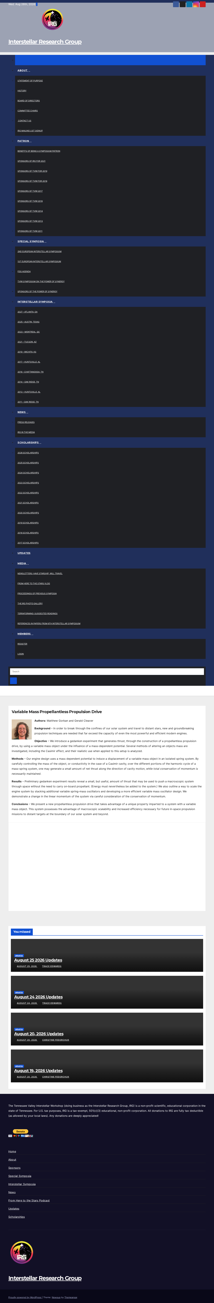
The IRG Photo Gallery (30, 603)
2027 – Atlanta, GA (27, 312)
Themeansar (70, 1297)
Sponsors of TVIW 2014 (30, 211)
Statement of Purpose (30, 80)
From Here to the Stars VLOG (34, 583)
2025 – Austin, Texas (28, 322)
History (22, 90)
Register (22, 644)
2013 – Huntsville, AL (29, 392)
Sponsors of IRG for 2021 (31, 161)
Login (21, 654)
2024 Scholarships (28, 472)
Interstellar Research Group (44, 41)
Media (22, 563)
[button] (9, 664)
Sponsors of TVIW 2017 (30, 191)
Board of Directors (29, 100)
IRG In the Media (26, 432)
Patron (24, 140)
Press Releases (26, 422)
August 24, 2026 (27, 1003)
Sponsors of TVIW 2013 (30, 221)
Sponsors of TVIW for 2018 (32, 181)
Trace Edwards (52, 966)
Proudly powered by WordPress (25, 1297)
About (23, 70)
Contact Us (24, 120)
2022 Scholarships (28, 492)
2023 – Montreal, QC (29, 332)
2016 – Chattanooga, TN (30, 372)
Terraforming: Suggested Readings (38, 613)
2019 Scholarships (28, 523)
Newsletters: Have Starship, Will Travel (40, 573)
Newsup (56, 1297)
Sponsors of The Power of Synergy (37, 291)
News (22, 412)
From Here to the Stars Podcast (29, 1200)
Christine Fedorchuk (55, 1040)
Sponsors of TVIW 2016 (30, 201)
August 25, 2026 (27, 966)
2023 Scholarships (28, 482)
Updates (24, 553)
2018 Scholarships (28, 533)
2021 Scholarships (28, 502)
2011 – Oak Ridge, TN (28, 402)
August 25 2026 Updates (38, 960)
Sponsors (14, 1167)
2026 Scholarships (28, 452)
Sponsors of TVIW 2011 (30, 231)
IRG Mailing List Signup (30, 130)
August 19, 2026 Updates (38, 1070)
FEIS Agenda (24, 271)
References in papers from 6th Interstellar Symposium (49, 623)
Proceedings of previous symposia (37, 593)
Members (24, 633)
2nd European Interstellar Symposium (40, 251)
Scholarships (28, 442)
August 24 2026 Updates (38, 996)
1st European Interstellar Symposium (39, 261)
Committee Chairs (28, 110)
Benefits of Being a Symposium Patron (39, 151)
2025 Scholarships (28, 462)
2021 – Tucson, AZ (27, 342)
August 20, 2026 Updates (38, 1033)
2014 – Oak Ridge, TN (28, 382)
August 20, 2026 (27, 1040)
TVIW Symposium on (41, 281)
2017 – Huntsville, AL (29, 362)
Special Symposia (31, 241)
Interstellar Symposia (35, 301)
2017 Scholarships (28, 543)
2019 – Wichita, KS (27, 352)
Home (12, 1151)
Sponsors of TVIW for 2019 (32, 171)
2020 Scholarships (28, 512)
